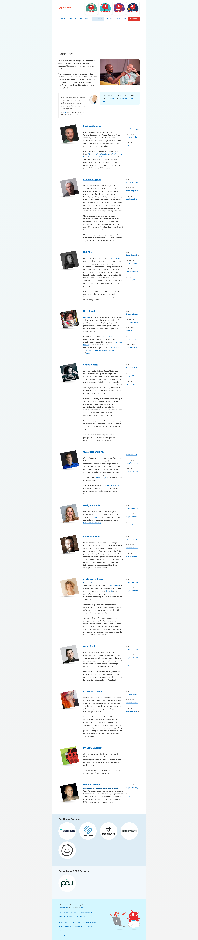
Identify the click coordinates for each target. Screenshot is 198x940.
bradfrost (129, 331)
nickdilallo (129, 666)
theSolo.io (109, 591)
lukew (128, 145)
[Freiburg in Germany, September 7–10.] (105, 8)
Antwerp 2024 (63, 930)
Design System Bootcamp (92, 523)
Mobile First (92, 154)
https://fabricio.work (133, 548)
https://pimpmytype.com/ (135, 463)
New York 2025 (77, 926)
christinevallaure (132, 599)
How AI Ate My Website (134, 129)
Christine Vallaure (93, 579)
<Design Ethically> (113, 258)
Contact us (73, 913)
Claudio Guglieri (92, 179)
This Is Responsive (100, 350)
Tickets (133, 19)
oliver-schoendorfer (133, 471)
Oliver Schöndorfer (93, 452)
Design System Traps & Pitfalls (137, 508)
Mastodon (106, 101)
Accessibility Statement (85, 913)
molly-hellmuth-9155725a (135, 525)
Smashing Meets (63, 923)
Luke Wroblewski (92, 126)
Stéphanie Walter (92, 691)
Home (63, 19)
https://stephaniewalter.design (136, 703)
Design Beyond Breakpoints (136, 582)
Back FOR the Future (133, 368)
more (88, 353)
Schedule (73, 19)
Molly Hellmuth (91, 505)
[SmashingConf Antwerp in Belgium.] (119, 8)
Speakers (97, 19)
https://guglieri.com (133, 191)
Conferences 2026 (75, 923)
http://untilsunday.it (133, 376)
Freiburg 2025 (88, 926)
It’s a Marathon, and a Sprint (136, 539)
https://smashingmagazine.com (137, 788)
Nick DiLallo (89, 646)
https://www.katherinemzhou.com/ (138, 263)
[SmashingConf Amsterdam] (133, 8)
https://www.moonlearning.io (136, 591)
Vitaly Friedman (91, 784)
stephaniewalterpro (133, 711)
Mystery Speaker (92, 748)
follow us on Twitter (127, 98)
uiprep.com (93, 517)
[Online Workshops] (91, 8)
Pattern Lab (115, 348)
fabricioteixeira (131, 556)
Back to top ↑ (63, 935)
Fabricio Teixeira (92, 536)
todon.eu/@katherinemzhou (136, 280)
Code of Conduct (63, 913)
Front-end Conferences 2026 (90, 923)
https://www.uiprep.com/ (135, 517)
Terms (85, 916)
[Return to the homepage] (65, 9)
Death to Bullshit (113, 350)
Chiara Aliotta (90, 364)
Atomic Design (108, 336)
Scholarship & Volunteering (66, 916)
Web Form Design (103, 154)
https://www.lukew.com (134, 137)
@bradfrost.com (131, 339)
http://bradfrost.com (133, 322)
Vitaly (64, 112)
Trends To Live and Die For (135, 182)
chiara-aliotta (130, 384)
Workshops (85, 19)
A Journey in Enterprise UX (135, 694)
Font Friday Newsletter (111, 486)
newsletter (112, 98)
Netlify (82, 907)
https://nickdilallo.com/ (134, 658)
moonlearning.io (114, 586)
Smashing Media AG (64, 907)
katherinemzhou (132, 272)
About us (79, 916)
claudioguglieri (131, 199)
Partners (121, 19)
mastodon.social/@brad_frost (136, 347)
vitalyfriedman (131, 796)
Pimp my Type (101, 478)
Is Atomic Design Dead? (134, 314)
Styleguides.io (88, 350)
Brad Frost (89, 311)
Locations (109, 19)
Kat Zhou (88, 252)
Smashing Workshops (65, 926)
